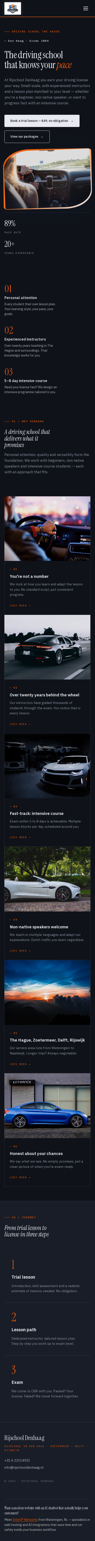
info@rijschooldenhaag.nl (24, 1467)
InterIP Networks (25, 1519)
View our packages (24, 137)
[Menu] (86, 8)
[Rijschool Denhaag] (12, 8)
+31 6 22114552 (17, 1460)
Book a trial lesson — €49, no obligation (39, 121)
